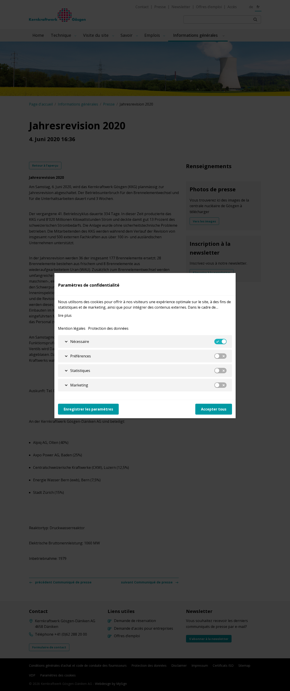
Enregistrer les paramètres (88, 409)
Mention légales (71, 328)
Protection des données (108, 328)
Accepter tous (213, 409)
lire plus (65, 315)
